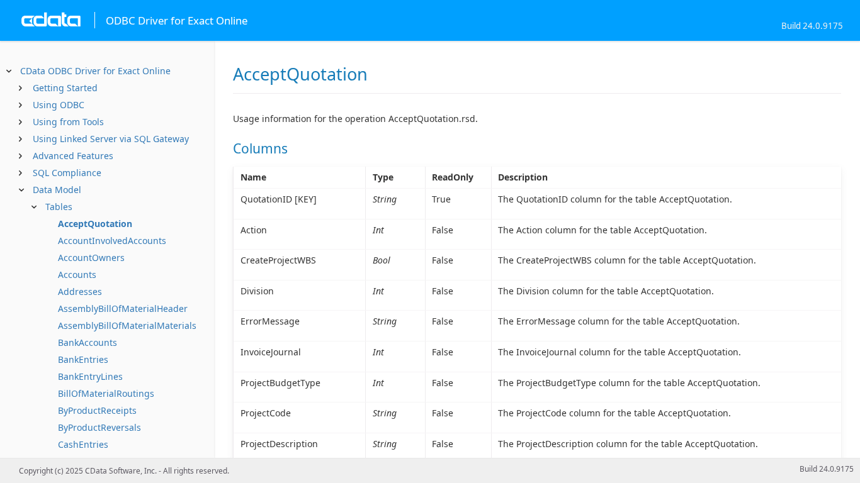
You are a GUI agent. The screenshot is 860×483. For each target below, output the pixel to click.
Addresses (80, 291)
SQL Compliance (67, 173)
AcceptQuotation (95, 224)
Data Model (57, 190)
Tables (58, 207)
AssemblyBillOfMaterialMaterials (127, 325)
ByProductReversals (99, 427)
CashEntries (83, 444)
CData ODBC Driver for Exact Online (95, 71)
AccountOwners (91, 258)
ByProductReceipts (97, 410)
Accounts (77, 274)
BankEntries (83, 359)
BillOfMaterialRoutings (106, 393)
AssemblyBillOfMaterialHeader (123, 308)
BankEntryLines (90, 376)
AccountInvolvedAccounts (112, 241)
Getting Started (65, 88)
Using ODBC (58, 105)
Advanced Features (73, 156)
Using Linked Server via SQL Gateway (111, 139)
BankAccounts (87, 342)
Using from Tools (68, 122)
